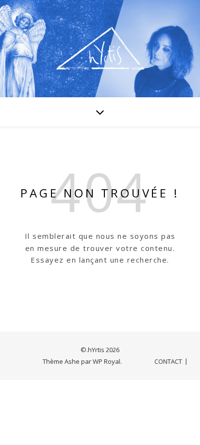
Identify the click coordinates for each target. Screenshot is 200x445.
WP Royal (106, 361)
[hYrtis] (100, 48)
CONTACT (168, 361)
